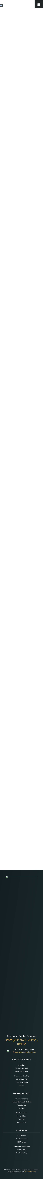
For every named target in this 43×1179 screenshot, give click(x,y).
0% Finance (21, 1142)
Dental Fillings (21, 1116)
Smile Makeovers (21, 1071)
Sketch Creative (30, 1172)
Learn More (10, 124)
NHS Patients (21, 1136)
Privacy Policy (21, 1150)
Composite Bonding (21, 1076)
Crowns (21, 1119)
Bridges (21, 1085)
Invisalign (21, 1065)
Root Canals (21, 1105)
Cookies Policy (21, 1153)
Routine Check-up (21, 1099)
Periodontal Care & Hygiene (22, 1102)
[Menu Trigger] (39, 4)
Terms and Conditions (21, 1147)
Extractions (21, 1122)
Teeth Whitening (21, 1082)
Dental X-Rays (21, 1113)
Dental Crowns (21, 1079)
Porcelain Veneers (21, 1068)
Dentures (21, 1108)
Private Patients (21, 1139)
